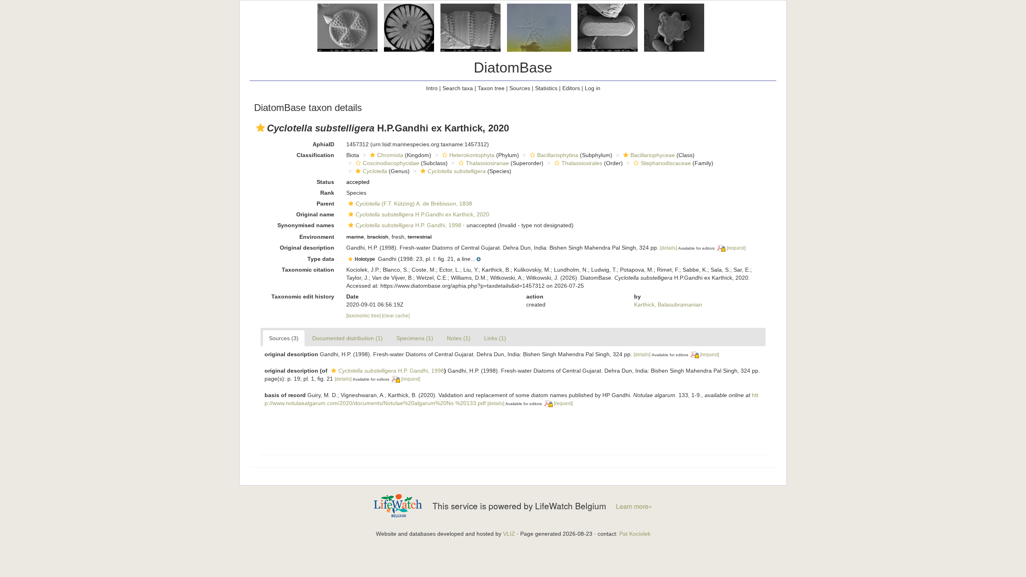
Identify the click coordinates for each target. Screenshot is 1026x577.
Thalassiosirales (581, 163)
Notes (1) (459, 338)
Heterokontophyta (472, 155)
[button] (260, 128)
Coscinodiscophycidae (391, 163)
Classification (315, 155)
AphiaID (323, 144)
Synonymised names (305, 225)
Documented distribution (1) (347, 338)
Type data (320, 259)
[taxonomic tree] (364, 316)
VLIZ (509, 534)
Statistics (546, 88)
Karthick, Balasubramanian (668, 304)
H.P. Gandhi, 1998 (408, 225)
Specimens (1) (414, 338)
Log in (592, 88)
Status (325, 182)
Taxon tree (491, 88)
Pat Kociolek (634, 534)
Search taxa (457, 88)
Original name (315, 214)
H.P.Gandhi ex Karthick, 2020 (422, 214)
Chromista (390, 155)
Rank (327, 193)
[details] (668, 248)
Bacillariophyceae (652, 155)
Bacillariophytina (557, 155)
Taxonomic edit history (302, 296)
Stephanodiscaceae (666, 163)
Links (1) (495, 338)
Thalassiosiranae (487, 163)
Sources (519, 88)
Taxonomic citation (308, 269)
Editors (571, 88)
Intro (432, 88)
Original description (307, 247)
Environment (316, 237)
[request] (736, 248)
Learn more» (634, 506)
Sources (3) (284, 338)
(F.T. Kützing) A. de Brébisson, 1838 (413, 203)
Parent (325, 203)
